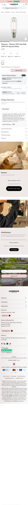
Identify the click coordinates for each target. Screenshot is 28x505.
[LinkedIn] (4, 344)
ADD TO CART (18, 70)
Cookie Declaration (21, 376)
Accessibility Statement (9, 378)
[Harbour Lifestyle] (14, 5)
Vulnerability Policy (19, 378)
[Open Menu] (2, 5)
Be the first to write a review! (14, 188)
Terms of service (6, 376)
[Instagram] (7, 344)
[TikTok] (10, 344)
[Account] (23, 4)
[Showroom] (4, 4)
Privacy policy (13, 376)
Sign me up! (14, 276)
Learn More (8, 79)
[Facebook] (2, 343)
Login (18, 93)
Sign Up (23, 93)
